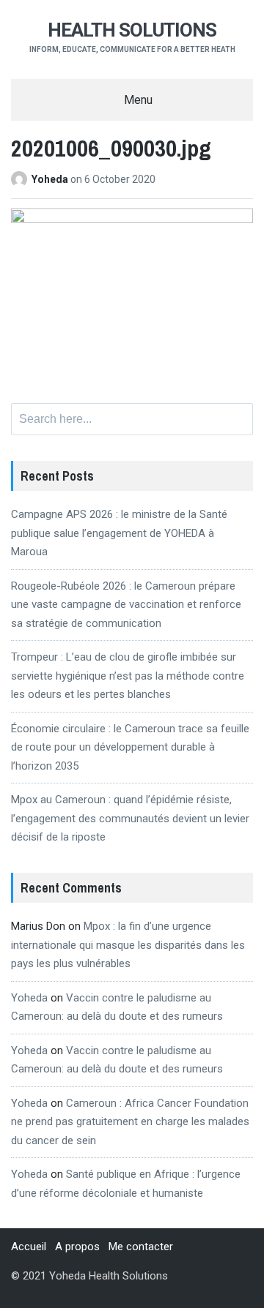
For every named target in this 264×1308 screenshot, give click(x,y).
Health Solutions (132, 30)
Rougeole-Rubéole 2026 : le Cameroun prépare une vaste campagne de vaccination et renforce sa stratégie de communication (126, 604)
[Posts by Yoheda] (21, 179)
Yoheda (51, 179)
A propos (77, 1246)
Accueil (28, 1246)
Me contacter (141, 1246)
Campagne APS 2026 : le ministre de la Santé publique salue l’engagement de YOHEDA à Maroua (119, 533)
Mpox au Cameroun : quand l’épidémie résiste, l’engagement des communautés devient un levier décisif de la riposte (130, 818)
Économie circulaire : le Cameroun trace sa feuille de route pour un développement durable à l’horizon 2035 (130, 747)
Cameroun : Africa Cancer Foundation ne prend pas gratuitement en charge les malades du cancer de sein (130, 1122)
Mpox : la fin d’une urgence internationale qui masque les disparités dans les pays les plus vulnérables (128, 945)
